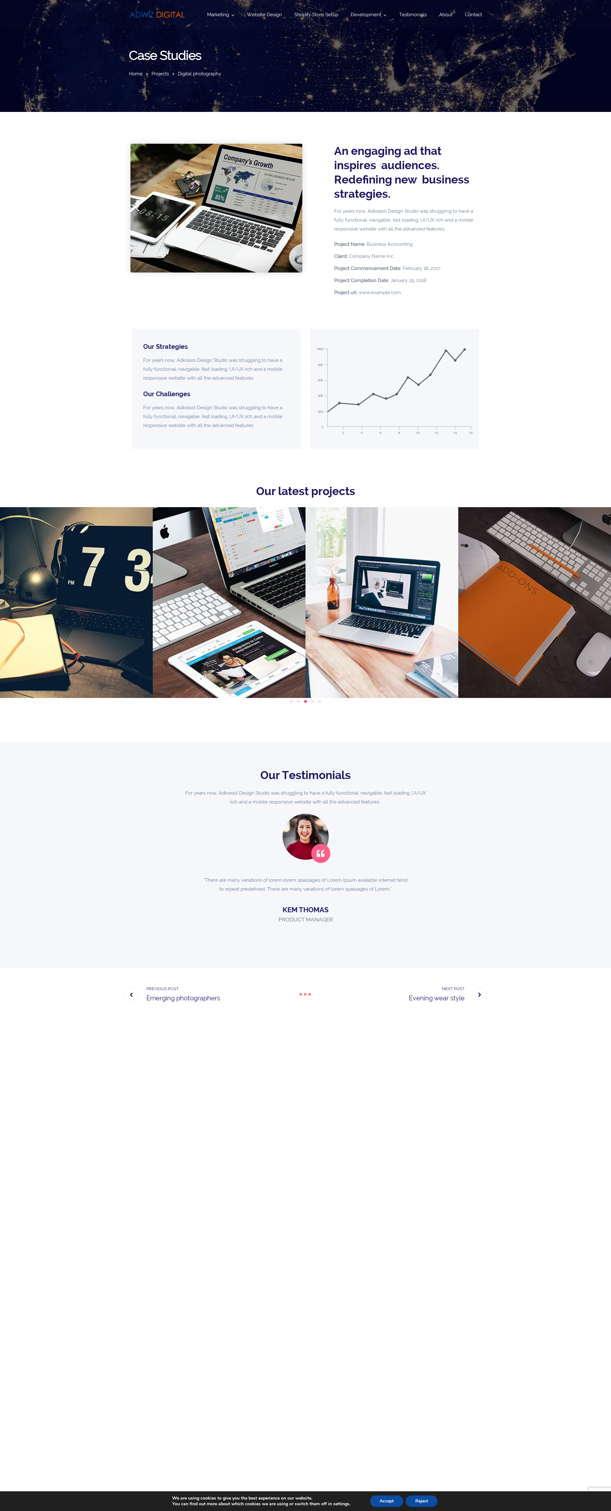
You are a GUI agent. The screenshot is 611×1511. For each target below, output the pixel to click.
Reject (421, 1501)
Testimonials (413, 14)
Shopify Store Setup (316, 14)
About (446, 14)
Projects (160, 74)
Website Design (264, 14)
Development (366, 14)
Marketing (218, 14)
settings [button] (341, 1504)
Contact (473, 14)
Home (136, 74)
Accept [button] (387, 1501)
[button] (138, 208)
